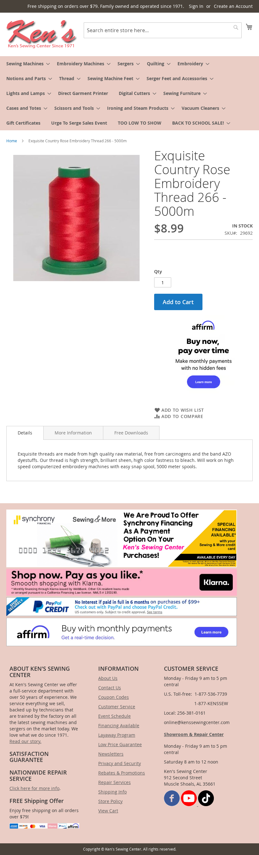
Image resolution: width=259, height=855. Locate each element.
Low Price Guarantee (120, 744)
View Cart (108, 811)
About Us (107, 678)
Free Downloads (131, 433)
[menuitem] (26, 63)
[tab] (25, 433)
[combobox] (163, 30)
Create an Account (233, 6)
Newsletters (110, 754)
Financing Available (118, 725)
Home (11, 140)
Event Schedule (114, 716)
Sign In (196, 6)
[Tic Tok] (206, 804)
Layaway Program (116, 735)
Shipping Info (112, 792)
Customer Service (116, 707)
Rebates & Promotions (121, 773)
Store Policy (110, 801)
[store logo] (41, 34)
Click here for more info (34, 788)
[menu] (129, 93)
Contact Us (109, 688)
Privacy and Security (119, 763)
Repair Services (114, 782)
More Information (73, 433)
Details (25, 433)
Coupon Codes (113, 697)
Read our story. (25, 741)
